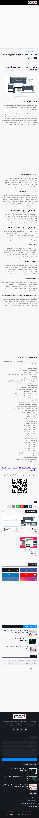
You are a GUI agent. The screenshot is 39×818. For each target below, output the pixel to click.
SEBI (29, 812)
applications (33, 663)
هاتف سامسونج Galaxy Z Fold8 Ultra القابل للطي (16, 647)
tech (5, 663)
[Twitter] (26, 506)
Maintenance (21, 660)
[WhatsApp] (18, 506)
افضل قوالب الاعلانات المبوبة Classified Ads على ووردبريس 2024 (29, 530)
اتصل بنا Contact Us (32, 806)
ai (9, 660)
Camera (34, 660)
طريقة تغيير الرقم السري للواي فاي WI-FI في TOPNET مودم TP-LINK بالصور (15, 631)
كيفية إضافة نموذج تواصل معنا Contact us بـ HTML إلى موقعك (11, 530)
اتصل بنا (17, 814)
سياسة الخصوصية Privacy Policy (28, 803)
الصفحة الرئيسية (32, 51)
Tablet (14, 660)
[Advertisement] (19, 26)
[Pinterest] (22, 506)
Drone (28, 660)
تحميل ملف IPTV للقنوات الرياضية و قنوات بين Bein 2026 (16, 639)
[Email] (13, 506)
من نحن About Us (32, 800)
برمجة (25, 51)
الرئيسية (30, 814)
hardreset (11, 663)
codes (17, 663)
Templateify (17, 812)
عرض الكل (4, 511)
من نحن (24, 814)
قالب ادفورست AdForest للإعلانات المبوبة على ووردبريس (30, 551)
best (27, 663)
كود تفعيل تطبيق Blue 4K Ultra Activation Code (16, 777)
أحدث (34, 560)
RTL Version (10, 814)
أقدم (4, 560)
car (22, 663)
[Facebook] (30, 506)
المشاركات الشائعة (30, 626)
